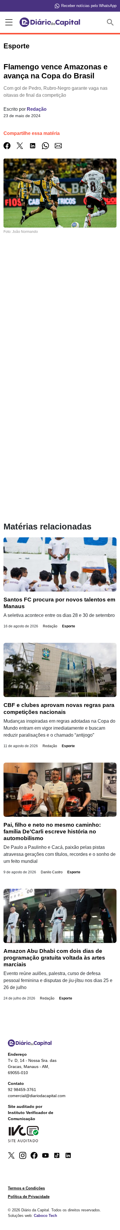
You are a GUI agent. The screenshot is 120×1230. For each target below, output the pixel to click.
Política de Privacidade (29, 1196)
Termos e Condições (26, 1188)
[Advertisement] (60, 320)
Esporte (68, 626)
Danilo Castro (52, 872)
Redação (37, 109)
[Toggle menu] (7, 22)
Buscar (112, 22)
